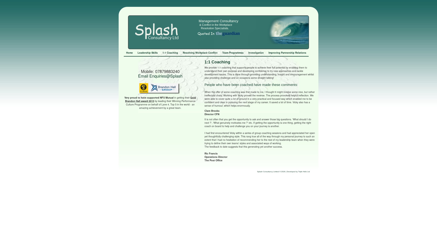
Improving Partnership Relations (287, 52)
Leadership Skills (148, 52)
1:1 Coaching (170, 52)
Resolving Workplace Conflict (200, 52)
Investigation (256, 52)
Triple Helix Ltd (304, 172)
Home (129, 52)
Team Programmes (233, 52)
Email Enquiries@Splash (160, 76)
